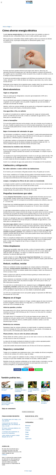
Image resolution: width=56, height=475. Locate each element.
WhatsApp (38, 369)
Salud (26, 436)
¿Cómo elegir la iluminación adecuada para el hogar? (7, 403)
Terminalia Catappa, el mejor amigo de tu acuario (33, 390)
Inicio (4, 26)
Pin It (31, 369)
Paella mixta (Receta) (34, 401)
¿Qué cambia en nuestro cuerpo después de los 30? (10, 436)
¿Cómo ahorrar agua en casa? (7, 389)
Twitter (25, 369)
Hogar (8, 26)
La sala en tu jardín (20, 401)
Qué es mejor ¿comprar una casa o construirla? (20, 390)
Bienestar (27, 425)
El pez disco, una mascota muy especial (46, 390)
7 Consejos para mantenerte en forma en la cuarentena (10, 432)
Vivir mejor (29, 471)
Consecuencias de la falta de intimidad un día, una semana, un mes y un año (11, 424)
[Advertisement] (28, 15)
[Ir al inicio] (29, 3)
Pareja (27, 434)
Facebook (17, 369)
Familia (27, 428)
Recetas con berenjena (44, 402)
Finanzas (27, 430)
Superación (28, 438)
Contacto (4, 454)
